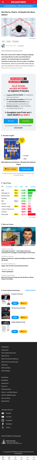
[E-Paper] (15, 458)
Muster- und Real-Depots (9, 392)
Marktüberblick (6, 389)
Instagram (9, 420)
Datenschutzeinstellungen (9, 362)
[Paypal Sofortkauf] (23, 303)
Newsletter (5, 383)
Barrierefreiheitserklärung (9, 359)
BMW (2, 190)
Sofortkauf (13, 169)
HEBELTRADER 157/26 (18, 322)
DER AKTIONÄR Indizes (8, 395)
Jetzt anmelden (18, 127)
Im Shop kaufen (26, 169)
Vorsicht (8, 41)
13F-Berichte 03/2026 (18, 308)
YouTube (8, 417)
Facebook (9, 424)
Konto (17, 175)
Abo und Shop (5, 398)
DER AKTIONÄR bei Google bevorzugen (11, 50)
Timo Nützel (20, 45)
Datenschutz (5, 356)
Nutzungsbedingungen (8, 353)
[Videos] (3, 458)
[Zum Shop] (9, 458)
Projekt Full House (17, 294)
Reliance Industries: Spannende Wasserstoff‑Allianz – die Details (18, 259)
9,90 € (14, 331)
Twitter (8, 427)
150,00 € (15, 317)
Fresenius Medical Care (7, 209)
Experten (4, 386)
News (16, 190)
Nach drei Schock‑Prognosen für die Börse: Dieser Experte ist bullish (17, 278)
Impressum (5, 350)
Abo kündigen (5, 370)
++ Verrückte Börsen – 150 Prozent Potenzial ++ (18, 6)
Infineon (3, 204)
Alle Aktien (4, 377)
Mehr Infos (11, 121)
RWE (2, 201)
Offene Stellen (6, 368)
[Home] (21, 458)
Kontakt (8, 413)
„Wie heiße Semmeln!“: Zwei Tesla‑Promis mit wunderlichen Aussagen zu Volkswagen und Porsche (18, 251)
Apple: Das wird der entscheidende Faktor (14, 266)
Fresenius (4, 212)
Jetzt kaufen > (26, 121)
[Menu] (34, 2)
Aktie (3, 41)
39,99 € (15, 303)
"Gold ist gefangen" (7, 271)
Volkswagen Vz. (5, 193)
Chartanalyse (15, 41)
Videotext (4, 365)
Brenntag (3, 198)
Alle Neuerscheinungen (30, 290)
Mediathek (4, 380)
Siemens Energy (5, 206)
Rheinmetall (4, 214)
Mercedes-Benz (5, 196)
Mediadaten (5, 347)
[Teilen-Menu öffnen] (27, 458)
